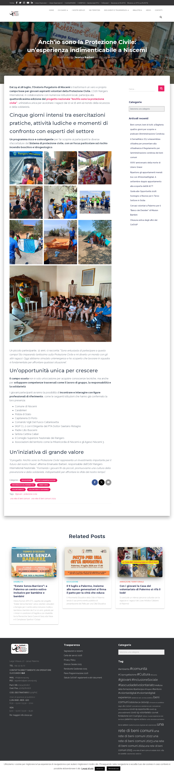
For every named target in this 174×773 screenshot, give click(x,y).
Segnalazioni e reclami (73, 651)
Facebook (16, 3)
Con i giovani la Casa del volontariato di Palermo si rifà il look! (140, 589)
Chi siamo (62, 10)
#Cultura (143, 674)
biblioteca (134, 702)
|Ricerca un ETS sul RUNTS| (137, 3)
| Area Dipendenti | (56, 3)
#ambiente (123, 669)
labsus (145, 716)
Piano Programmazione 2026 (76, 673)
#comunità (138, 669)
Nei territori (94, 10)
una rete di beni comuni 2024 (43, 498)
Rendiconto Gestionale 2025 (75, 669)
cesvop (145, 702)
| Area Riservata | (41, 3)
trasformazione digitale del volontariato (142, 725)
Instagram (24, 3)
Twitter (20, 3)
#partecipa (138, 689)
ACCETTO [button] (99, 769)
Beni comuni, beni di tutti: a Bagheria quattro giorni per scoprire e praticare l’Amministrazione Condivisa (147, 129)
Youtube (28, 3)
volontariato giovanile (39, 489)
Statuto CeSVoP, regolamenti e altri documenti (83, 678)
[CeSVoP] (14, 13)
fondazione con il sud (127, 716)
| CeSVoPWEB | (70, 3)
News (148, 10)
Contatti (158, 10)
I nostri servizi (78, 10)
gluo (140, 716)
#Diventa (154, 675)
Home (51, 10)
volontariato (18, 489)
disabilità (18, 582)
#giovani (18, 494)
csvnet (155, 712)
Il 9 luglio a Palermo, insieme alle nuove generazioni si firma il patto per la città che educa (86, 589)
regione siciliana (139, 719)
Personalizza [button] (113, 769)
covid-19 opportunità (139, 709)
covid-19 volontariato (141, 712)
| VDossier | (105, 3)
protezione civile (30, 494)
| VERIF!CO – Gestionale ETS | (88, 3)
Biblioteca (137, 10)
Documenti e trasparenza (115, 10)
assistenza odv (136, 698)
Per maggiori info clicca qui (21, 715)
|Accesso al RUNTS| (118, 3)
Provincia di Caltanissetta (23, 485)
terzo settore (123, 725)
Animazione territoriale (132, 582)
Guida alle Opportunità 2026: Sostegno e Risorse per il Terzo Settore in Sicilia (144, 196)
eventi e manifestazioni (45, 480)
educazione (26, 480)
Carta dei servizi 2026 (73, 655)
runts (148, 719)
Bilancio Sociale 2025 (73, 664)
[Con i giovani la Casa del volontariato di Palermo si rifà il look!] (140, 562)
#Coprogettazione (127, 674)
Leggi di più (87, 768)
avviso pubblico (147, 698)
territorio (43, 485)
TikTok (12, 3)
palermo (129, 719)
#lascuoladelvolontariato (136, 685)
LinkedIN (32, 3)
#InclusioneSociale (145, 679)
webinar (138, 754)
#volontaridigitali (127, 692)
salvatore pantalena (157, 719)
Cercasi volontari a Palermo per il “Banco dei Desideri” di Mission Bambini (145, 210)
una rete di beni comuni (20, 498)
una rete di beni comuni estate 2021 (146, 750)
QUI (23, 673)
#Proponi (148, 689)
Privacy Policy (70, 660)
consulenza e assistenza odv (142, 706)
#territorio (157, 689)
